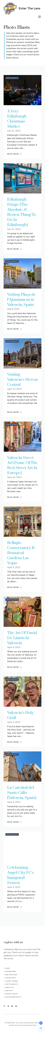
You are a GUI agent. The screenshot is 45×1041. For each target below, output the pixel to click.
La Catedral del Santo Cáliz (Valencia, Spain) (21, 792)
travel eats (10, 978)
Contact (9, 991)
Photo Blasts (12, 78)
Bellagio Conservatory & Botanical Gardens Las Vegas (21, 553)
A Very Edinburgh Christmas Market (17, 119)
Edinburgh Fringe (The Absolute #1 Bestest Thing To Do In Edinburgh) (21, 212)
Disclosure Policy (13, 997)
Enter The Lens (29, 8)
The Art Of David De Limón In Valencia (22, 638)
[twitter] (8, 1006)
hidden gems (10, 971)
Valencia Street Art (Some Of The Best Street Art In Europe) (22, 465)
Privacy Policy (11, 994)
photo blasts (11, 984)
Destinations (11, 975)
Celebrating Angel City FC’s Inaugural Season (20, 875)
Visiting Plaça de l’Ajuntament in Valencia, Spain (21, 299)
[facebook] (12, 1006)
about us (9, 987)
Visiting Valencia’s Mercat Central (22, 379)
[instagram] (4, 1006)
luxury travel (11, 981)
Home (7, 968)
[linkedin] (16, 1006)
